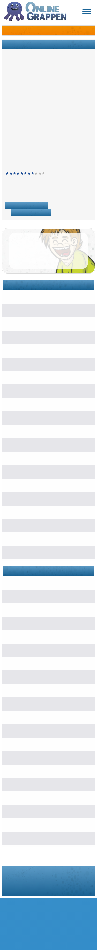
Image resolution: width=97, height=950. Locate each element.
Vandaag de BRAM (31, 757)
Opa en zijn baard (26, 350)
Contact (83, 888)
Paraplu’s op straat (27, 323)
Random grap (31, 212)
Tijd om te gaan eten (29, 690)
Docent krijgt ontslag (32, 552)
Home (10, 194)
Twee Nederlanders (28, 310)
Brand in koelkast (29, 471)
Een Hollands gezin (31, 771)
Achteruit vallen (28, 485)
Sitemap (56, 888)
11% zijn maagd (25, 404)
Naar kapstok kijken (31, 431)
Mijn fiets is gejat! (29, 838)
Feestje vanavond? (31, 539)
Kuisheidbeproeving (28, 596)
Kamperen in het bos (32, 704)
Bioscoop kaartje (29, 811)
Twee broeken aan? (28, 297)
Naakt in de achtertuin (33, 825)
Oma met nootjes (29, 717)
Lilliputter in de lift (26, 337)
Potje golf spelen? (30, 458)
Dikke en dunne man (29, 623)
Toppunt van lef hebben (31, 663)
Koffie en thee (23, 377)
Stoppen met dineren (29, 364)
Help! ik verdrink (28, 418)
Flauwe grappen (31, 194)
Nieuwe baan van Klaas (35, 525)
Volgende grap (27, 205)
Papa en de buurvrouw (31, 650)
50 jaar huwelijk (28, 744)
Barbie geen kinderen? (34, 798)
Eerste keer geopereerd (35, 512)
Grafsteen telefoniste (32, 444)
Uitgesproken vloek (28, 582)
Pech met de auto (30, 730)
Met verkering (23, 391)
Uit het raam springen (33, 498)
